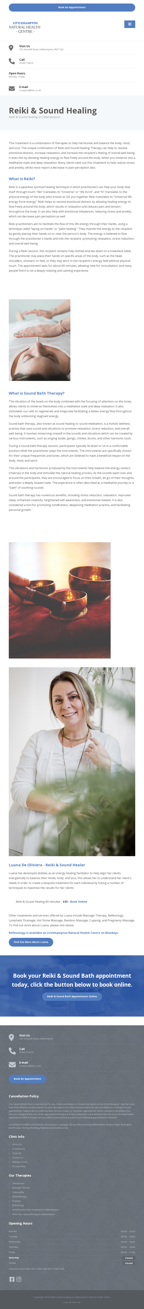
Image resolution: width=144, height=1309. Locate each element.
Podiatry (16, 1201)
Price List (16, 1153)
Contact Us (17, 1157)
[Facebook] (12, 1280)
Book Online (78, 902)
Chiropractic (18, 1183)
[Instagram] (18, 1280)
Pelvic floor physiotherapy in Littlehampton (33, 1214)
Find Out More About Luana (31, 942)
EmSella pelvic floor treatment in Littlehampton (35, 1209)
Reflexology (18, 1205)
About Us (17, 1144)
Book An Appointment (72, 7)
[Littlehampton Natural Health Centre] (24, 27)
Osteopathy (18, 1192)
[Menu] (129, 24)
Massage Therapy (21, 1187)
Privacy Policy (19, 1166)
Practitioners (18, 1148)
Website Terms (19, 1162)
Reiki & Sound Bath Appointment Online (72, 996)
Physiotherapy (19, 1196)
